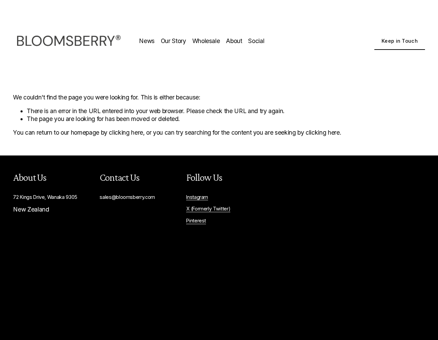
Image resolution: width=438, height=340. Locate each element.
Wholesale (206, 40)
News (147, 40)
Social (256, 40)
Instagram (197, 197)
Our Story (173, 40)
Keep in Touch (400, 41)
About (234, 40)
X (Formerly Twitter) (208, 209)
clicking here (126, 132)
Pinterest (196, 220)
